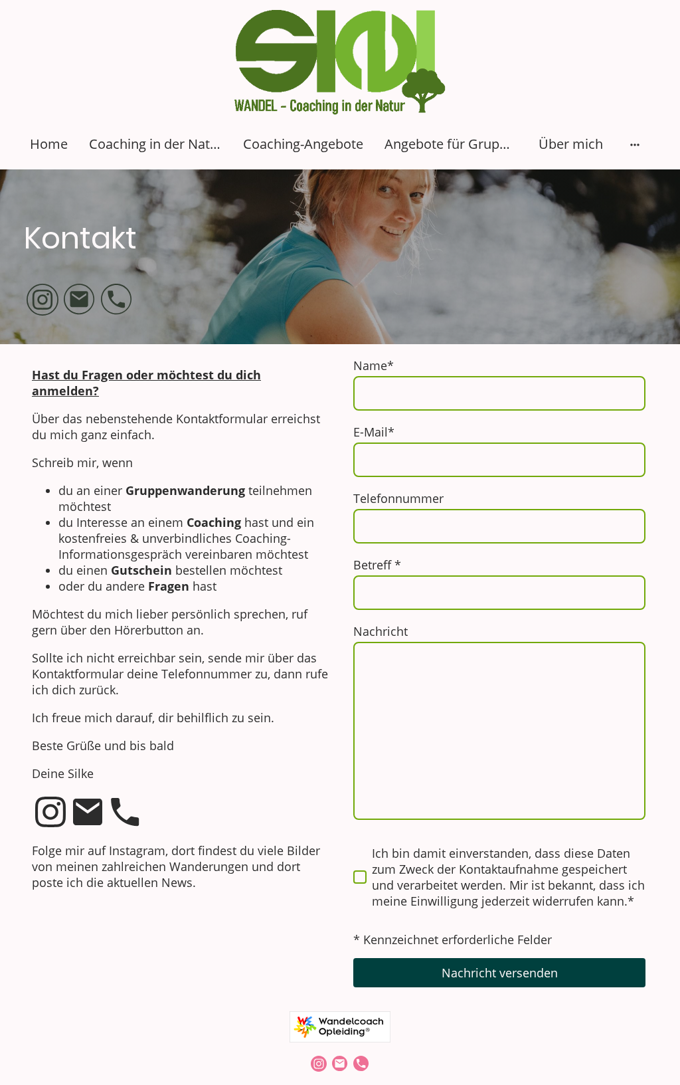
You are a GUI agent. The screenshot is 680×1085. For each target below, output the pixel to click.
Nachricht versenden (500, 973)
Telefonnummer (398, 498)
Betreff (377, 565)
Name (373, 365)
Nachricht (380, 631)
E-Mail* (373, 432)
